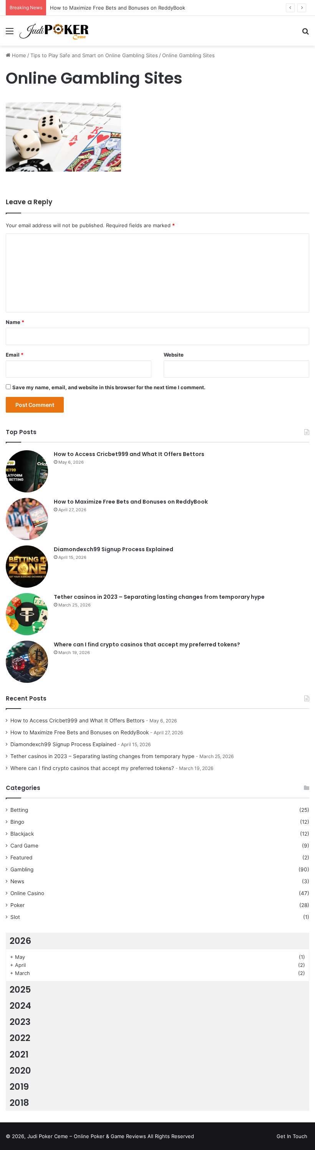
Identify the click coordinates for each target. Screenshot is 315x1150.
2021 (19, 1054)
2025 (20, 989)
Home (18, 55)
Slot (15, 917)
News (17, 881)
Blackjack (22, 834)
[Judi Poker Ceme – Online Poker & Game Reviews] (55, 30)
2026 (20, 941)
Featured (21, 857)
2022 (20, 1038)
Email (14, 355)
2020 (20, 1070)
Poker (17, 905)
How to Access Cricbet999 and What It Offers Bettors (129, 454)
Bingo (17, 822)
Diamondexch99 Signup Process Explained (113, 549)
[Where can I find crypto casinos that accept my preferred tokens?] (27, 662)
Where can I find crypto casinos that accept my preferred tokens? (147, 644)
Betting (19, 810)
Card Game (24, 846)
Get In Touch (292, 1136)
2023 (20, 1022)
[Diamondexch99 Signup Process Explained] (27, 566)
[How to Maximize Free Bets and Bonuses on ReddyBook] (27, 519)
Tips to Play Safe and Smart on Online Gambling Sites (94, 55)
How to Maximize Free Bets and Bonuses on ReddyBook (131, 502)
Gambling (21, 869)
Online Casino (27, 893)
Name (15, 322)
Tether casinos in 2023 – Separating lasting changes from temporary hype (159, 597)
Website (174, 355)
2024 (20, 1006)
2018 (19, 1103)
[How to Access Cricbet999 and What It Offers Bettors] (27, 471)
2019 (19, 1087)
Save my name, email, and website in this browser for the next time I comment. (109, 387)
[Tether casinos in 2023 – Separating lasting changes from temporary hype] (27, 614)
